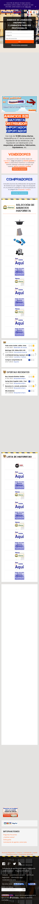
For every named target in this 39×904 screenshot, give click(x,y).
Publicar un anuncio (19, 169)
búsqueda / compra (24, 189)
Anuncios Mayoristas (8, 852)
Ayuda (35, 852)
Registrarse (5, 877)
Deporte (16, 362)
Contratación (28, 852)
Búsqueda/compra (19, 378)
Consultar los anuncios (19, 193)
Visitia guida (7, 840)
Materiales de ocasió (20, 347)
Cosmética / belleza (20, 357)
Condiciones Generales (26, 854)
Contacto (5, 875)
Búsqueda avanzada (20, 45)
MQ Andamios (9, 391)
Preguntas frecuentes (10, 835)
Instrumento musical (20, 352)
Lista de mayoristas (19, 456)
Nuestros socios (12, 854)
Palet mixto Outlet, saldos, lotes (15, 345)
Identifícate (30, 875)
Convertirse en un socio (17, 875)
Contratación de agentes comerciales (15, 842)
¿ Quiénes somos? (9, 837)
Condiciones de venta (9, 880)
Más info (28, 7)
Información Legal (17, 877)
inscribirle (7, 161)
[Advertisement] (19, 73)
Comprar (19, 852)
